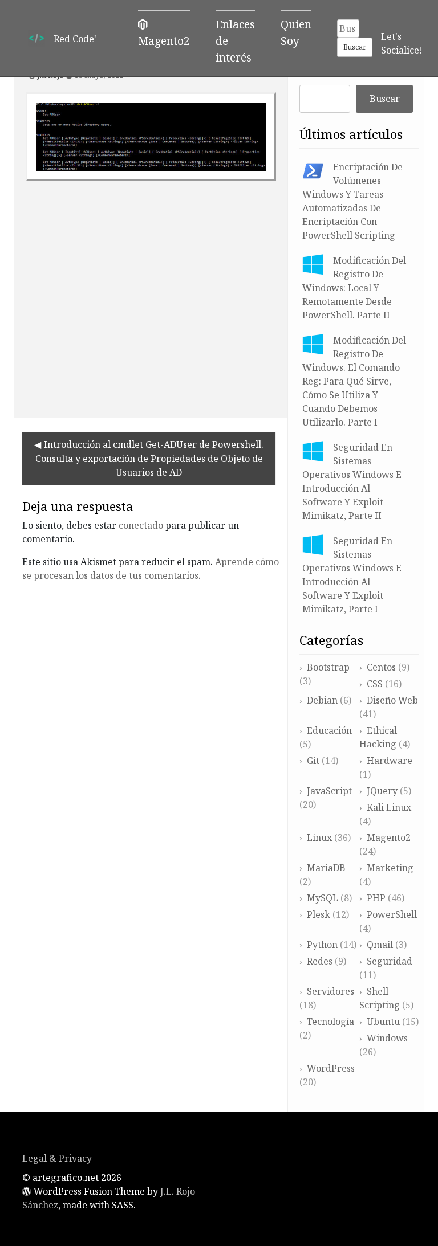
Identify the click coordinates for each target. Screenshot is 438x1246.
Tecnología (330, 1021)
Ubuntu (383, 1021)
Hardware (389, 760)
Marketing (390, 867)
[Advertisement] (151, 295)
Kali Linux (389, 807)
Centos (381, 667)
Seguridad (389, 961)
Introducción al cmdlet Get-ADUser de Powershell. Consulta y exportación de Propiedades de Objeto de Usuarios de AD (149, 458)
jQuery (382, 791)
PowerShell (392, 914)
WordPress (331, 1068)
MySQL (322, 898)
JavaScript (329, 791)
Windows (387, 1038)
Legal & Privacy (57, 1158)
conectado (141, 525)
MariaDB (326, 867)
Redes (319, 961)
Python (322, 944)
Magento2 (389, 837)
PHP (376, 898)
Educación (329, 730)
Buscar (385, 98)
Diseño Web (392, 700)
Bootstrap (328, 667)
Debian (322, 700)
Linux (319, 837)
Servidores (330, 991)
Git (313, 760)
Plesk (318, 914)
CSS (375, 683)
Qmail (380, 944)
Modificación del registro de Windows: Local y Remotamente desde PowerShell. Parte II (354, 287)
